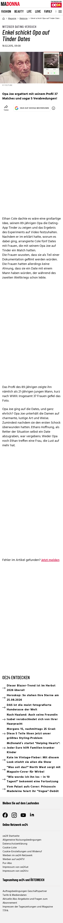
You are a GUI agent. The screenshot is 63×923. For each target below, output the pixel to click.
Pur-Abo (7, 863)
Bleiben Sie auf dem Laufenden (21, 803)
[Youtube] (23, 815)
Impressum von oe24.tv (15, 871)
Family (48, 11)
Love (38, 11)
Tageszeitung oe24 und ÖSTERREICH (23, 880)
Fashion (6, 11)
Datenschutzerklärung (15, 844)
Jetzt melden (50, 560)
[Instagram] (14, 815)
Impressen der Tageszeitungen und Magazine (28, 907)
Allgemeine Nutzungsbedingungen (22, 840)
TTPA (5, 911)
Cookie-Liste (10, 848)
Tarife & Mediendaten (15, 895)
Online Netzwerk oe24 (15, 824)
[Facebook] (5, 815)
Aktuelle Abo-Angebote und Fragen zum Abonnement (25, 901)
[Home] (3, 18)
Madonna (23, 18)
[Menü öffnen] (60, 11)
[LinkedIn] (32, 815)
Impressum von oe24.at (15, 867)
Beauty (19, 11)
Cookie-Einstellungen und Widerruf (22, 851)
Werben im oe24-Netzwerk (17, 855)
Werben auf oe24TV (14, 859)
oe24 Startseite (11, 836)
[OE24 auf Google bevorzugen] (53, 108)
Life (29, 11)
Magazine (12, 18)
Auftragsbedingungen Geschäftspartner (25, 891)
